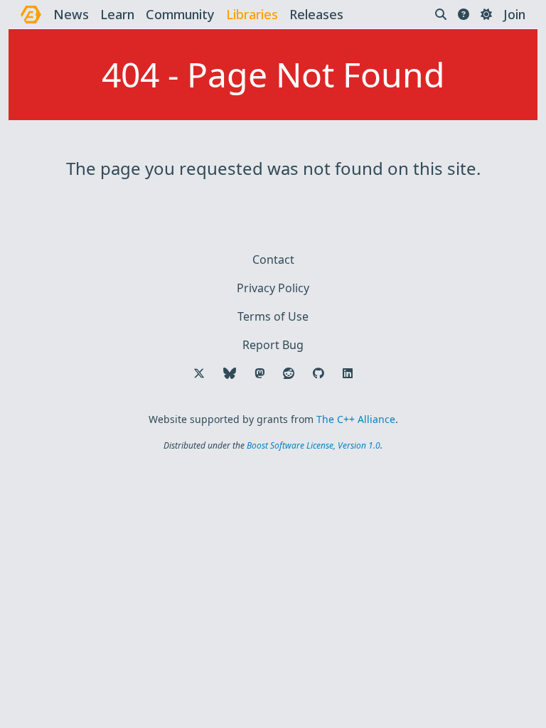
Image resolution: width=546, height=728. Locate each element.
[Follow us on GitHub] (318, 373)
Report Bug (273, 345)
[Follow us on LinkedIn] (348, 373)
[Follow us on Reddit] (288, 373)
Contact (273, 259)
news (71, 14)
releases (316, 14)
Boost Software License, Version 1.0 (313, 445)
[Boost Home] (31, 15)
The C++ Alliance (355, 419)
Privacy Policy (273, 288)
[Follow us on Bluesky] (229, 373)
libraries (252, 14)
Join (514, 14)
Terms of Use (273, 316)
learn (117, 14)
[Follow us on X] (199, 373)
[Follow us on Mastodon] (259, 373)
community (180, 14)
